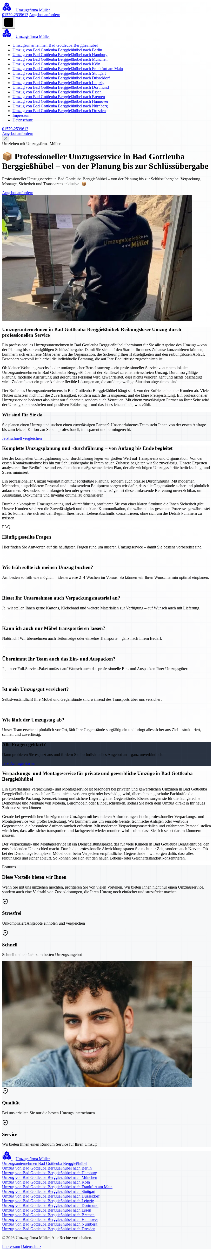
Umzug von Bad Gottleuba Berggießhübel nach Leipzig (58, 82)
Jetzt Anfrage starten (18, 763)
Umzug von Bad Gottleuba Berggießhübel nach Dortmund (60, 87)
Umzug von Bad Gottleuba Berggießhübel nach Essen (57, 92)
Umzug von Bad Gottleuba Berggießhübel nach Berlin (57, 50)
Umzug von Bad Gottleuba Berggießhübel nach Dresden (59, 110)
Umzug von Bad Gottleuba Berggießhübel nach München (60, 59)
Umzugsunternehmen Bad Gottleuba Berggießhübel (55, 45)
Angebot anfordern (44, 14)
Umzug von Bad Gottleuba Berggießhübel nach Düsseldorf (61, 78)
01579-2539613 (15, 14)
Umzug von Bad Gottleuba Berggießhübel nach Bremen (58, 96)
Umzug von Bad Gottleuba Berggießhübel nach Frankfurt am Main (67, 68)
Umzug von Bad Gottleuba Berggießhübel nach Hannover (60, 101)
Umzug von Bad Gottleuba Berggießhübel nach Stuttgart (59, 73)
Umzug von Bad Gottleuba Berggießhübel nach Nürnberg (60, 106)
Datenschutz (22, 120)
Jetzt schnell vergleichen (22, 438)
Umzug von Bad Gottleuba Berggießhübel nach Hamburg (60, 54)
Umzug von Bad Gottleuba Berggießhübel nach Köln (56, 64)
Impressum (21, 115)
